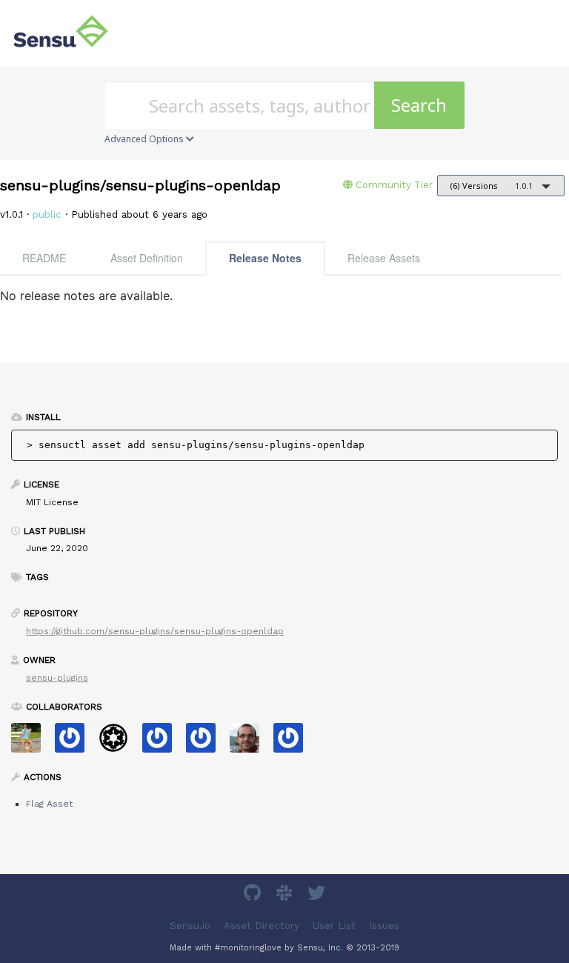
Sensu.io (190, 925)
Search (419, 105)
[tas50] (31, 742)
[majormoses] (119, 742)
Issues (384, 925)
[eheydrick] (75, 742)
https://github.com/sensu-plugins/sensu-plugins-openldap (155, 631)
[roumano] (250, 742)
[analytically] (162, 742)
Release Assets (383, 257)
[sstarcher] (293, 742)
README (44, 257)
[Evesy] (206, 742)
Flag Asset (49, 804)
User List (334, 925)
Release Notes (265, 257)
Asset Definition (146, 257)
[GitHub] (254, 895)
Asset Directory (261, 925)
